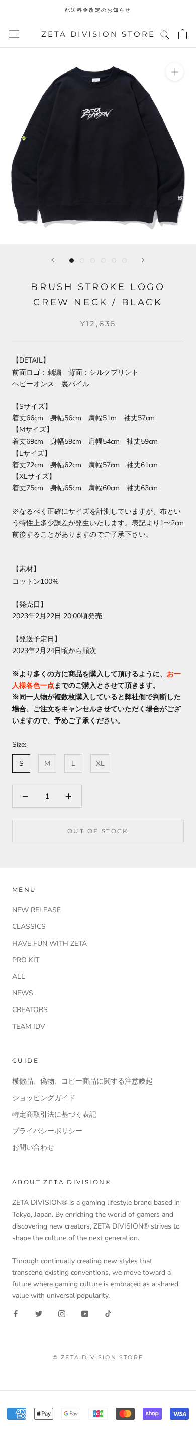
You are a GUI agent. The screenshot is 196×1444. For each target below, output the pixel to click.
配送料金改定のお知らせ (98, 10)
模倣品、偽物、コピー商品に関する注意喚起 (82, 1081)
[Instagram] (61, 1313)
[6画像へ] (124, 260)
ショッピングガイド (43, 1098)
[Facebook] (15, 1313)
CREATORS (30, 1010)
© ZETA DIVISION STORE (98, 1357)
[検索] (164, 34)
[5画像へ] (114, 260)
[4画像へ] (103, 260)
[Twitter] (38, 1313)
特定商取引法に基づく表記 (54, 1114)
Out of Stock (98, 831)
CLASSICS (29, 926)
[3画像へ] (92, 260)
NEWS (22, 993)
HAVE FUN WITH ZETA (49, 943)
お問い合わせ (33, 1147)
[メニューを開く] (14, 34)
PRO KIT (25, 960)
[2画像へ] (82, 260)
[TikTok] (108, 1313)
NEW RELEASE (36, 910)
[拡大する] (174, 72)
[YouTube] (84, 1313)
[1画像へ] (71, 260)
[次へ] (143, 260)
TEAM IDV (28, 1026)
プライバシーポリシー (47, 1131)
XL (100, 763)
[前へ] (52, 260)
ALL (18, 976)
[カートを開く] (182, 34)
